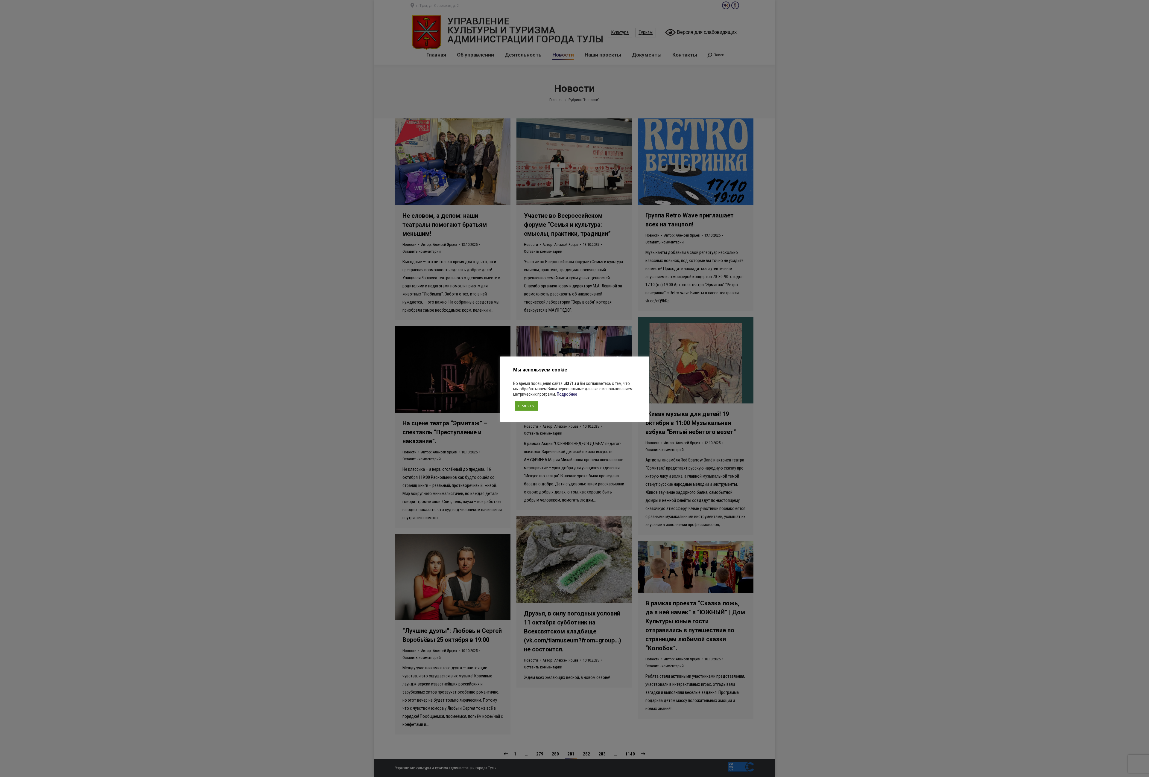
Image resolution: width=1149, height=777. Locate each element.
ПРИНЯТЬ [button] (526, 406)
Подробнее (567, 394)
